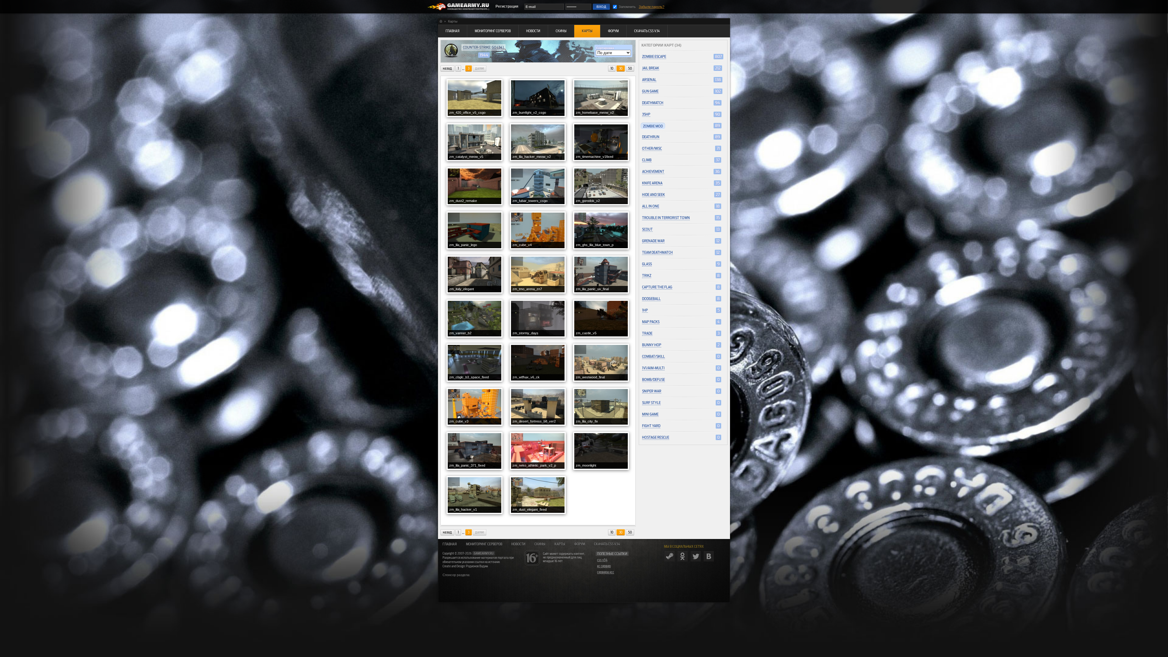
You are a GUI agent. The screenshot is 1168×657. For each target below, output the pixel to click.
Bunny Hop (651, 344)
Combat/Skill (653, 356)
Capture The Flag (657, 287)
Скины (539, 544)
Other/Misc (652, 148)
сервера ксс (605, 572)
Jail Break (650, 68)
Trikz (646, 275)
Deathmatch (652, 102)
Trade (647, 333)
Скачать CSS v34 (607, 544)
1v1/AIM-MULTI (653, 368)
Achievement (653, 171)
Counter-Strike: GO (479, 47)
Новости (518, 544)
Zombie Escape (654, 56)
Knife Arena (652, 183)
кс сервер (604, 566)
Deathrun (650, 136)
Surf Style (651, 402)
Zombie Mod (653, 126)
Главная (450, 544)
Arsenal (649, 79)
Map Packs (650, 321)
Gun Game (650, 91)
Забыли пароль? (651, 7)
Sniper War (651, 391)
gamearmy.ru (483, 553)
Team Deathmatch (657, 252)
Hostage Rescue (655, 437)
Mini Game (650, 414)
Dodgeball (651, 298)
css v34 (602, 560)
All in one (650, 206)
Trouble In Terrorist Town (666, 217)
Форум (579, 544)
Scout (647, 229)
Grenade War (653, 240)
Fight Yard (651, 425)
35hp (646, 114)
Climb (647, 160)
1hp (645, 310)
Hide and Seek (653, 194)
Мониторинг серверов (484, 544)
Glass (647, 264)
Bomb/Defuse (653, 379)
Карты (559, 544)
